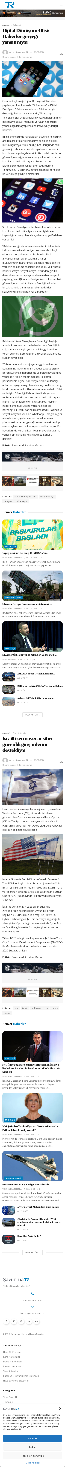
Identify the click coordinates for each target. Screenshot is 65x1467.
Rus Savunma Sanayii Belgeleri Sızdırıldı (25, 1184)
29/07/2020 (39, 52)
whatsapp (22, 501)
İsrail (24, 1008)
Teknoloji (17, 25)
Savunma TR (22, 52)
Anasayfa (6, 25)
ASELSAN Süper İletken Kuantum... (36, 674)
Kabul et (32, 1438)
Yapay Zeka (10, 546)
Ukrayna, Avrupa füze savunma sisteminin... (27, 604)
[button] (60, 1408)
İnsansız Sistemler (12, 1366)
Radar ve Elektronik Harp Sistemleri (21, 1375)
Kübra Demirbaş (15, 558)
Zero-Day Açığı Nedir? (29, 1236)
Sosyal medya (47, 496)
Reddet (33, 1447)
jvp (46, 1008)
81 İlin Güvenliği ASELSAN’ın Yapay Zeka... (40, 686)
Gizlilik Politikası (33, 1462)
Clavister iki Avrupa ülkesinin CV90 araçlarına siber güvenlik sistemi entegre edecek (39, 1222)
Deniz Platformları (12, 1361)
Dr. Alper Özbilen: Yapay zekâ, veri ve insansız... (29, 655)
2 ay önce (26, 659)
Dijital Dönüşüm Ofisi (26, 496)
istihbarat (36, 1008)
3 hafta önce (31, 558)
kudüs (55, 1008)
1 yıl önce (23, 1211)
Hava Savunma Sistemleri (16, 1380)
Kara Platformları (12, 1356)
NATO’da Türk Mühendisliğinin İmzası (38, 1207)
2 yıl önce (23, 1229)
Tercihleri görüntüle (32, 1455)
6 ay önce (29, 1076)
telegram (8, 501)
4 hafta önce (31, 608)
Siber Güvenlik (19, 733)
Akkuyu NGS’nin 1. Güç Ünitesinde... (36, 698)
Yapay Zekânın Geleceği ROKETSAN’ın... (25, 553)
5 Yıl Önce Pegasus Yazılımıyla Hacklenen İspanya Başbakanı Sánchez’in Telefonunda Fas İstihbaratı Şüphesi (31, 1068)
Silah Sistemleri (10, 1371)
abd (17, 1008)
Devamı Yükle (32, 715)
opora (7, 1013)
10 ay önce (30, 1189)
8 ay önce (29, 1134)
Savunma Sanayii (13, 597)
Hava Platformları (12, 1352)
